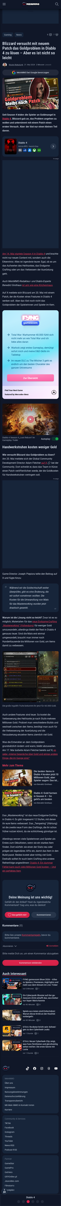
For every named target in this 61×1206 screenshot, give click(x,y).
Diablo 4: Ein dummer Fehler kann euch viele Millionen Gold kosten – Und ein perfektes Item (29, 866)
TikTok (8, 1123)
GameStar (9, 1163)
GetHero (8, 1172)
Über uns (9, 1083)
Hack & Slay (33, 146)
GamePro (9, 1168)
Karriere (8, 1110)
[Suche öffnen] (57, 4)
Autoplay (45, 439)
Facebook (9, 1127)
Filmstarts (9, 1185)
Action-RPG (23, 146)
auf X (44, 462)
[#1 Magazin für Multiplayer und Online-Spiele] (31, 4)
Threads (8, 1136)
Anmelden (53, 946)
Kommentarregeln (31, 935)
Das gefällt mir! (19, 915)
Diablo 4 (6, 118)
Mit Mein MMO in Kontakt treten (19, 1105)
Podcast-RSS (11, 1150)
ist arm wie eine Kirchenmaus (37, 285)
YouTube (9, 1141)
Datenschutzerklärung (15, 1096)
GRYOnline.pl (11, 1176)
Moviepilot (9, 1190)
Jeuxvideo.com (12, 1181)
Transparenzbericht (14, 1101)
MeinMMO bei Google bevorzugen (33, 72)
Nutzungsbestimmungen (16, 1092)
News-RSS (9, 1145)
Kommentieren (44, 915)
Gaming (8, 35)
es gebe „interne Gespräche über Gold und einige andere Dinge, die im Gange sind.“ (30, 754)
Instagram (10, 1132)
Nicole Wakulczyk (16, 65)
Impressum (10, 1087)
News (18, 35)
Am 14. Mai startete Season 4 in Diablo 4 (23, 253)
